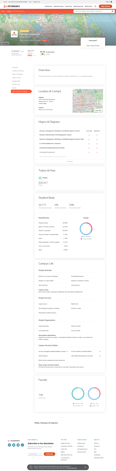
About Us (96, 443)
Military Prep (88, 6)
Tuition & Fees (16, 78)
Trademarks (97, 455)
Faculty (14, 88)
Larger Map (5, 43)
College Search (81, 443)
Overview (15, 67)
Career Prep (68, 6)
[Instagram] (22, 445)
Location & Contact (18, 71)
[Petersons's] (12, 6)
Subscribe (49, 454)
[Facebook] (13, 445)
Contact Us (97, 446)
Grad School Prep (58, 6)
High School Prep (78, 6)
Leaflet (96, 14)
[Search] (95, 6)
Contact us (36, 1)
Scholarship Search (82, 449)
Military (63, 452)
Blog (5, 1)
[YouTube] (18, 445)
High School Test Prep (66, 455)
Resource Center (81, 452)
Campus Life (16, 84)
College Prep (48, 6)
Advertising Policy (98, 457)
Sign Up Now (105, 6)
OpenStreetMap (104, 14)
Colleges (9, 11)
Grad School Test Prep (66, 446)
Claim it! (44, 40)
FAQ (30, 1)
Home (3, 11)
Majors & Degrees (17, 74)
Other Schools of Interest (19, 91)
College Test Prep (65, 443)
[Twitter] (9, 445)
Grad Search (80, 446)
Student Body (16, 81)
